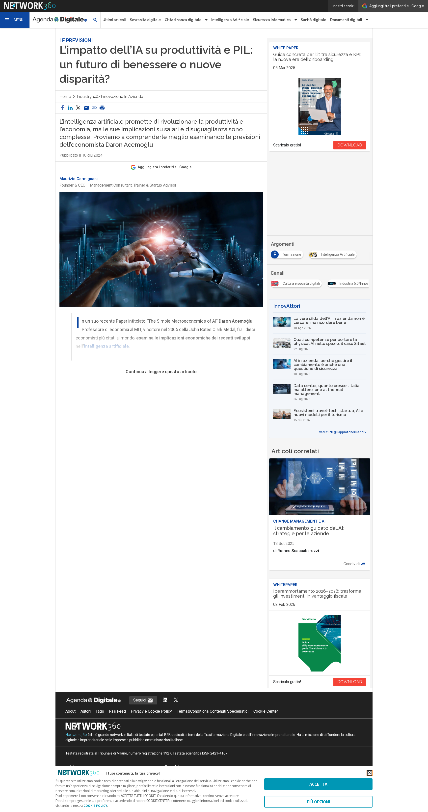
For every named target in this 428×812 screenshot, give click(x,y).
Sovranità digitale (145, 20)
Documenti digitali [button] (346, 20)
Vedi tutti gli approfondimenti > (342, 432)
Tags (100, 711)
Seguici (140, 700)
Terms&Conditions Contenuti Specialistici (212, 711)
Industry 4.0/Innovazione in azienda (110, 96)
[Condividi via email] (86, 108)
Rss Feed (117, 711)
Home (65, 96)
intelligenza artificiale (106, 346)
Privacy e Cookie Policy (151, 711)
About (70, 711)
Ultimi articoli (114, 20)
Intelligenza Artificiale (230, 20)
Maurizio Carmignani (78, 179)
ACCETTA (318, 784)
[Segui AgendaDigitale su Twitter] (176, 700)
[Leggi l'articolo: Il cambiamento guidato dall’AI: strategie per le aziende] (319, 514)
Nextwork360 (76, 735)
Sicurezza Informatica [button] (272, 20)
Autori (85, 711)
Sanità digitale (313, 20)
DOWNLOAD (349, 145)
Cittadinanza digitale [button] (183, 20)
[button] (15, 20)
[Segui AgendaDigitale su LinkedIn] (165, 700)
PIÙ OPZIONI (318, 801)
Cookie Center (265, 711)
